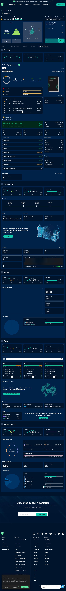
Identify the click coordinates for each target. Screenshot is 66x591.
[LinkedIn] (46, 533)
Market (25, 46)
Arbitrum (36, 558)
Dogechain (36, 549)
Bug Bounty (18, 555)
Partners (47, 564)
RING (26, 324)
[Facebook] (59, 533)
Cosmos (36, 561)
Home (2, 10)
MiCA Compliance (19, 567)
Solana (35, 570)
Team (46, 561)
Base (35, 567)
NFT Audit (17, 546)
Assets (47, 546)
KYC (16, 549)
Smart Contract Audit (20, 539)
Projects (47, 558)
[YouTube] (50, 533)
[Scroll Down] (22, 112)
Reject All (7, 587)
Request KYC (8, 236)
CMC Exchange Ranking (21, 570)
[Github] (34, 533)
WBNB (32, 324)
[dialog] (16, 582)
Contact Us (60, 4)
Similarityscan (5, 546)
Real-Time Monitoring (20, 564)
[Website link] (13, 19)
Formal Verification (20, 561)
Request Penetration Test (12, 393)
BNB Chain (36, 543)
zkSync (35, 555)
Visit (50, 1)
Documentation (49, 549)
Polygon (36, 546)
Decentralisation (44, 46)
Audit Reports (12, 4)
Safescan (4, 543)
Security (3, 46)
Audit (46, 552)
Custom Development (20, 558)
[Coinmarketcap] (42, 533)
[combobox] (8, 117)
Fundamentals (14, 46)
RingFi (9, 10)
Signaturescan (5, 549)
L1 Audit (17, 543)
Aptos (35, 552)
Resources (47, 543)
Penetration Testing (20, 552)
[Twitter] (55, 533)
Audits (5, 10)
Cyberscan (4, 539)
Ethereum (36, 539)
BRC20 (35, 564)
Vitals (33, 46)
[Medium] (38, 533)
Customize (24, 587)
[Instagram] (63, 533)
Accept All (15, 587)
